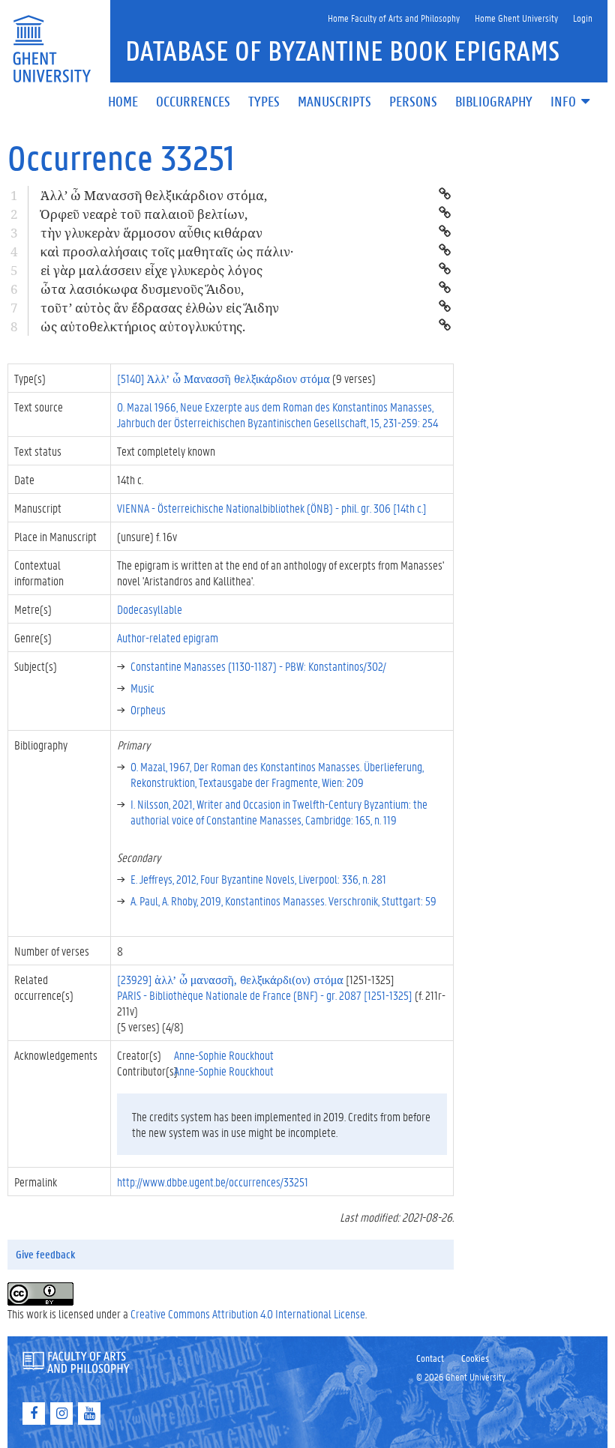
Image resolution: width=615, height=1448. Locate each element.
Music (142, 688)
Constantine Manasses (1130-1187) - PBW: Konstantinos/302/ (258, 666)
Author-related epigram (167, 637)
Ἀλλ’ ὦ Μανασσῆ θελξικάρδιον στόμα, (153, 195)
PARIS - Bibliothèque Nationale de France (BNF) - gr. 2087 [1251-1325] (264, 995)
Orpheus (148, 709)
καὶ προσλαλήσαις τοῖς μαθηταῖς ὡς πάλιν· (166, 251)
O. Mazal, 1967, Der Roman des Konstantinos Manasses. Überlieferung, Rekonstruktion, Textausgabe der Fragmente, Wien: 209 (277, 774)
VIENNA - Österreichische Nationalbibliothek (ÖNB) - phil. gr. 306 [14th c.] (272, 508)
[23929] (230, 979)
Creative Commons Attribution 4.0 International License (247, 1313)
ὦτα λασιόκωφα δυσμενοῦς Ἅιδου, (142, 289)
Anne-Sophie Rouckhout (224, 1055)
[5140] (223, 378)
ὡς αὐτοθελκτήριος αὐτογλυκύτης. (142, 326)
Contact (430, 1357)
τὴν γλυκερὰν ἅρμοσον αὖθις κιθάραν (151, 232)
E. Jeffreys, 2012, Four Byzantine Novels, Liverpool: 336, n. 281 (258, 879)
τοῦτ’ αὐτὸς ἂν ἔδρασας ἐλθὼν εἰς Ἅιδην (159, 307)
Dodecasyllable (149, 609)
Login (582, 17)
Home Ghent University (516, 17)
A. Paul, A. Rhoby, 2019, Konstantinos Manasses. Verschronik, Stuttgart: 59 (283, 900)
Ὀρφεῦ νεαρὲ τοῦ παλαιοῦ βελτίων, (144, 214)
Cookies (475, 1357)
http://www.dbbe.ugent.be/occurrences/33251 (212, 1181)
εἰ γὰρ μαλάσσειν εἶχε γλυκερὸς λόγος (151, 270)
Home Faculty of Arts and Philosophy (394, 17)
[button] (572, 102)
